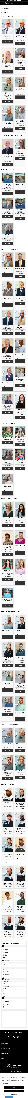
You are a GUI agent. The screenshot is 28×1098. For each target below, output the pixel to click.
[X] (9, 1037)
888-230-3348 (5, 955)
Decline (14, 1091)
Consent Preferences (9, 1096)
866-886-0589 (5, 949)
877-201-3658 (5, 952)
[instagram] (18, 1037)
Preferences (14, 1094)
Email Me (7, 41)
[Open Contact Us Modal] (26, 3)
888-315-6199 (5, 958)
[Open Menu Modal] (2, 3)
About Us (6, 8)
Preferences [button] (7, 1083)
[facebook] (13, 1037)
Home (2, 8)
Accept (14, 1087)
